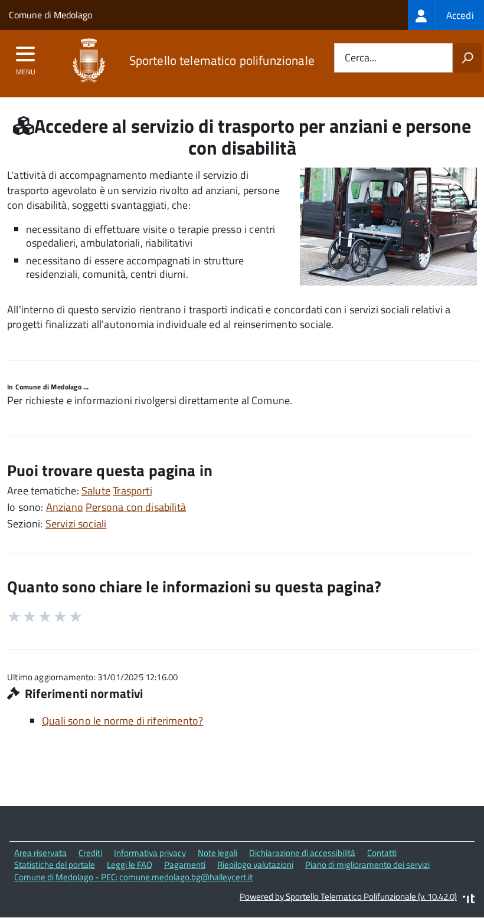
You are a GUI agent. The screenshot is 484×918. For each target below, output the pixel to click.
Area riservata (40, 853)
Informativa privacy (150, 853)
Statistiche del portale (54, 864)
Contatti (382, 853)
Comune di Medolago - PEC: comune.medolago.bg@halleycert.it (133, 877)
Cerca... (361, 58)
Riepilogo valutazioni (255, 864)
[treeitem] (446, 15)
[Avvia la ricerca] (467, 58)
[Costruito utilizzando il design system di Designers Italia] (469, 900)
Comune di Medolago (50, 15)
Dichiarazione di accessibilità (302, 853)
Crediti (90, 853)
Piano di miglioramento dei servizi (367, 864)
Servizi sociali (76, 524)
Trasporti (132, 491)
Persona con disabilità (136, 507)
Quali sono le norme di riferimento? (122, 721)
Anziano (64, 507)
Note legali (217, 853)
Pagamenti (184, 864)
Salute (95, 491)
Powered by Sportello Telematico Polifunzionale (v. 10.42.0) (348, 896)
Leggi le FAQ (129, 864)
